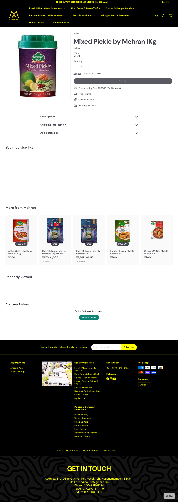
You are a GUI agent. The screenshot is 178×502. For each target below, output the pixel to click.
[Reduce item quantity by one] (77, 67)
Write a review (89, 317)
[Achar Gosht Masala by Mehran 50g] (21, 238)
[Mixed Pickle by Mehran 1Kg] (18, 175)
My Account (59, 22)
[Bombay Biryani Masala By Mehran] (123, 238)
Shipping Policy (81, 421)
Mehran (30, 207)
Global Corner (37, 22)
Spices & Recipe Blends (119, 8)
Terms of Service (82, 418)
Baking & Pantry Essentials (115, 15)
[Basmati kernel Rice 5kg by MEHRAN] (89, 240)
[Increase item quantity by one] (87, 67)
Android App (16, 368)
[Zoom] (38, 66)
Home (76, 33)
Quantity (78, 61)
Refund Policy (81, 425)
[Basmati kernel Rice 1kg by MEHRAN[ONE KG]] (55, 240)
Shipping (77, 73)
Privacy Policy (81, 414)
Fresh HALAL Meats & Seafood (46, 8)
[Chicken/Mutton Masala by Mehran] (156, 238)
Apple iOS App (17, 371)
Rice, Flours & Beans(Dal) (84, 8)
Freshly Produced (83, 15)
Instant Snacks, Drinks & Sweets (47, 15)
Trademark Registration (85, 432)
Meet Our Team (82, 436)
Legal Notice (80, 429)
